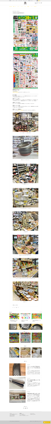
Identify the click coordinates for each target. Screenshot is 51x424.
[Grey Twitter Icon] (25, 408)
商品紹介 (28, 6)
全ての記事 (10, 6)
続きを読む (35, 6)
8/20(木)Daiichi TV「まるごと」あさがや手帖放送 (14, 321)
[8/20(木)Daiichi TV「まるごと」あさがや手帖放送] (14, 316)
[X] (39, 3)
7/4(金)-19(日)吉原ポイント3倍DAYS (37, 321)
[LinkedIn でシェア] (16, 307)
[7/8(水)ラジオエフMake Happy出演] (26, 316)
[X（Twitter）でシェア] (14, 307)
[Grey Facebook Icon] (38, 3)
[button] (20, 0)
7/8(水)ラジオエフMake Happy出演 (24, 321)
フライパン (22, 6)
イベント (32, 6)
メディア (18, 6)
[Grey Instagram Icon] (41, 3)
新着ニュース (14, 6)
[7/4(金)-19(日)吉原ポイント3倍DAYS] (37, 316)
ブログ (25, 6)
